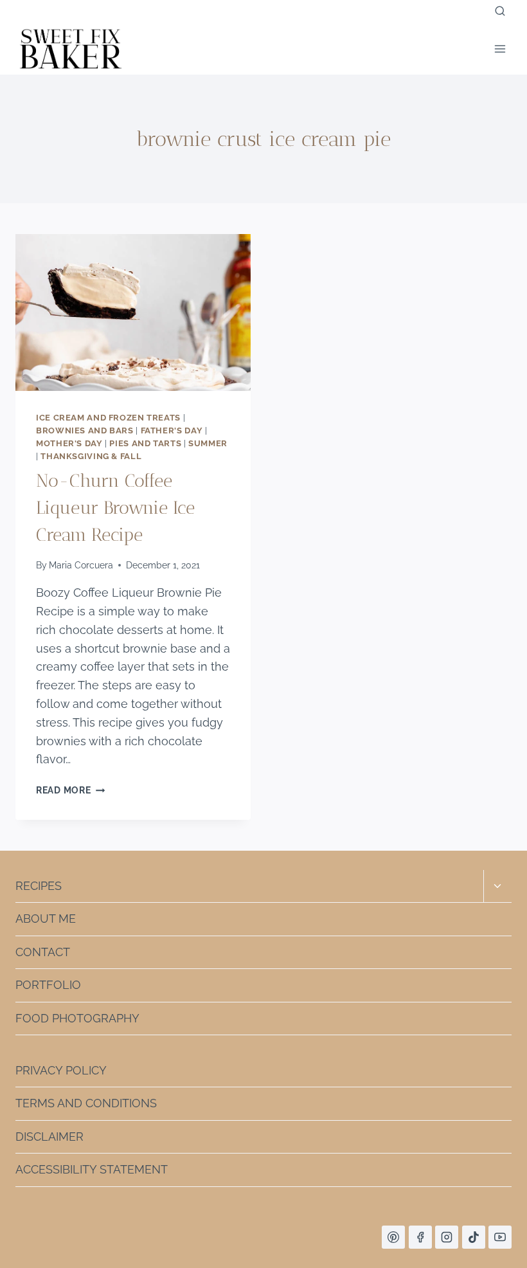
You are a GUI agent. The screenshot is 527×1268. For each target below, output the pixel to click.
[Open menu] (500, 49)
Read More (70, 789)
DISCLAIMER (49, 1136)
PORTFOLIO (48, 985)
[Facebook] (420, 1237)
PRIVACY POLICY (61, 1070)
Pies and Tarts (145, 443)
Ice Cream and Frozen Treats (108, 417)
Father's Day (172, 430)
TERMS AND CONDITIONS (86, 1103)
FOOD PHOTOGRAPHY (77, 1018)
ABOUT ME (45, 918)
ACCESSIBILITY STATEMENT (91, 1169)
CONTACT (42, 952)
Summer (208, 443)
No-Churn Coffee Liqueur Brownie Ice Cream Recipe (115, 507)
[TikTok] (473, 1237)
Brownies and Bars (85, 430)
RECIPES (38, 885)
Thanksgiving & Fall (90, 456)
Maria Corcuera (81, 564)
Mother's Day (69, 443)
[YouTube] (500, 1237)
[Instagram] (446, 1237)
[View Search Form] (500, 11)
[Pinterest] (393, 1237)
